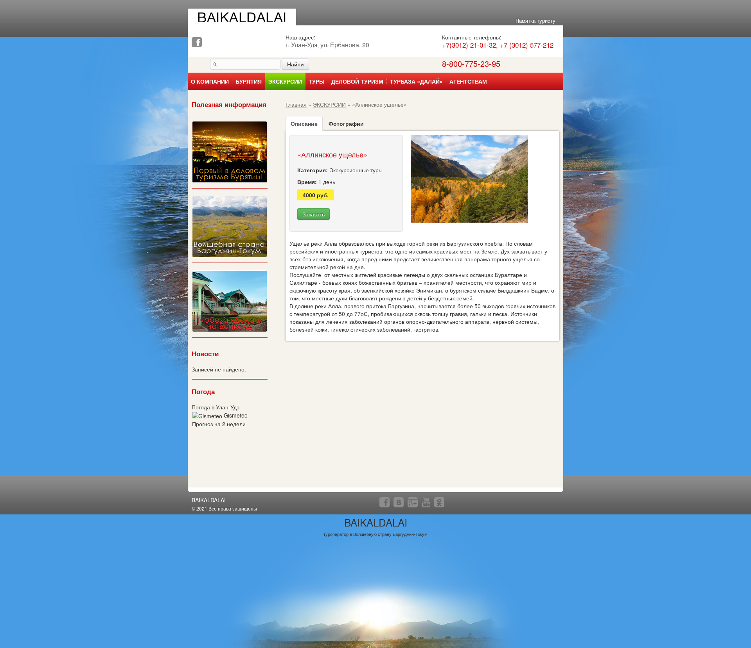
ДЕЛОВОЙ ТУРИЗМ (357, 81)
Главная (296, 104)
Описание (304, 123)
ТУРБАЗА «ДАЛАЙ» (416, 81)
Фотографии (346, 123)
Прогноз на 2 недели (219, 424)
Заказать (313, 214)
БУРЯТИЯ (248, 81)
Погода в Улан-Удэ (215, 407)
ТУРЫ (317, 81)
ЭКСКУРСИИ (285, 81)
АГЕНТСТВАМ (468, 81)
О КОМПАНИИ (210, 81)
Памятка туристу (535, 20)
